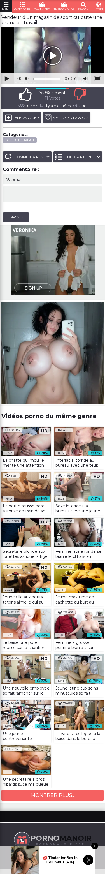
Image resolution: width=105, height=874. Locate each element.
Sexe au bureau (20, 140)
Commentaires (28, 157)
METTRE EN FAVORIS (70, 117)
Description (79, 157)
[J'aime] (25, 94)
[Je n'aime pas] (80, 94)
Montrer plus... (53, 795)
